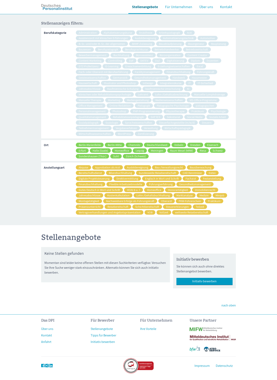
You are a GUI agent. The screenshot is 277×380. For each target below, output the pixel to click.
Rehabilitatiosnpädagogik (128, 117)
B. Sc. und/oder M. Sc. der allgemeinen (102, 44)
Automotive (207, 38)
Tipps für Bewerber (103, 335)
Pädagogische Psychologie (173, 105)
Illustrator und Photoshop (120, 83)
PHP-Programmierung (146, 111)
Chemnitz (134, 145)
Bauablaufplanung (170, 44)
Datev (212, 173)
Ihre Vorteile (148, 329)
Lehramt (143, 94)
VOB (149, 212)
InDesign (148, 83)
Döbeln (178, 145)
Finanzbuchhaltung (178, 72)
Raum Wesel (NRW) (181, 150)
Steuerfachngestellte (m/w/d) (177, 122)
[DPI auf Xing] (47, 366)
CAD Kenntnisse (192, 173)
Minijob (220, 195)
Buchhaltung (121, 55)
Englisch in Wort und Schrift (162, 178)
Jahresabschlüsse (89, 89)
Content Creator (197, 55)
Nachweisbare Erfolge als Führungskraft (130, 201)
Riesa (203, 150)
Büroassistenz (144, 55)
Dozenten (212, 60)
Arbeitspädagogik (169, 32)
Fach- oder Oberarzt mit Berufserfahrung (103, 72)
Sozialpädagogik (89, 122)
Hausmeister (199, 77)
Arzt (189, 32)
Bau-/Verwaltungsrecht (169, 167)
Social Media (194, 117)
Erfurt (82, 150)
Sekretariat (173, 117)
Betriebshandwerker (167, 49)
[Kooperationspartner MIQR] (213, 335)
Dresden (195, 145)
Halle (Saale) (100, 150)
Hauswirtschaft (88, 83)
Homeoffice (122, 150)
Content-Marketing (90, 60)
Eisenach (212, 145)
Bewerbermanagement (92, 55)
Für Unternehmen (178, 6)
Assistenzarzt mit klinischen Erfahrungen (103, 38)
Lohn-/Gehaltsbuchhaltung (153, 195)
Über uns (206, 6)
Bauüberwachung (200, 167)
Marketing (114, 100)
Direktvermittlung (127, 178)
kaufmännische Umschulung (162, 89)
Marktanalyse (184, 195)
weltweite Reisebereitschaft (191, 212)
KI (188, 89)
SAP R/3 (155, 117)
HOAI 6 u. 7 (133, 190)
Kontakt (226, 6)
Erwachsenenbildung (138, 66)
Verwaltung (151, 128)
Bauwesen (85, 49)
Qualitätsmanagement (92, 117)
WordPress (124, 134)
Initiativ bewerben (204, 281)
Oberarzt (166, 201)
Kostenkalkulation (118, 195)
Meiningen (157, 150)
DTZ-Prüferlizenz (89, 66)
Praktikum (197, 111)
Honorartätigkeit (178, 190)
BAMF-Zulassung (142, 44)
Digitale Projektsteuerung (94, 178)
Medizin (204, 195)
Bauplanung (218, 44)
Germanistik (120, 77)
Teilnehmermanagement (94, 128)
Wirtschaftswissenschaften (95, 134)
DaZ (157, 60)
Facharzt (191, 178)
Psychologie (218, 111)
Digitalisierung (175, 60)
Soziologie (111, 122)
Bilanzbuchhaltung (120, 173)
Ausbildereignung (145, 38)
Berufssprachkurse (136, 49)
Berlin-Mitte (115, 145)
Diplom (195, 60)
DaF (131, 60)
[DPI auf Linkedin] (51, 366)
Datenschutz (224, 366)
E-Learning (111, 66)
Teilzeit (200, 207)
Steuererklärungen (177, 207)
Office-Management (91, 105)
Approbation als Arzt (107, 167)
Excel (200, 66)
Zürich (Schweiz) (136, 156)
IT (189, 83)
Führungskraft (205, 72)
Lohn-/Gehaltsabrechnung (171, 94)
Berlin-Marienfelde (90, 145)
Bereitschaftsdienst (90, 173)
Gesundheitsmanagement (150, 77)
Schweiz (218, 150)
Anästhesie (145, 32)
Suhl (116, 156)
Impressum (202, 366)
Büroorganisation (170, 55)
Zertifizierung (146, 134)
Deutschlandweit (157, 145)
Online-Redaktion (120, 105)
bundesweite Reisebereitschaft (157, 173)
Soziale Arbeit (217, 117)
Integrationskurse (170, 83)
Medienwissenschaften (169, 100)
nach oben (228, 305)
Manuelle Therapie (90, 100)
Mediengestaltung (138, 100)
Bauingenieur (196, 44)
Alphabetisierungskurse (118, 32)
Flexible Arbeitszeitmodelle (125, 184)
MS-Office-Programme (203, 100)
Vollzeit (163, 212)
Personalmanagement (92, 111)
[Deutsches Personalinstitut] (56, 7)
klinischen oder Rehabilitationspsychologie (105, 94)
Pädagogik (144, 105)
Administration (88, 32)
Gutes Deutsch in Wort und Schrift (99, 190)
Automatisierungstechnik (178, 38)
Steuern (207, 122)
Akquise (83, 167)
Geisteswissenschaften (92, 77)
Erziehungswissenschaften (174, 66)
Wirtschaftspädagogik (177, 128)
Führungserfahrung (161, 184)
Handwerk (179, 77)
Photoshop (119, 111)
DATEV (144, 60)
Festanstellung (212, 178)
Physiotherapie (175, 111)
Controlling (115, 60)
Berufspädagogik (108, 49)
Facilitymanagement (147, 72)
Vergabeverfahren (126, 128)
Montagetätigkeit (89, 201)
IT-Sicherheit (205, 83)
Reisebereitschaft (117, 207)
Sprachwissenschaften (138, 122)
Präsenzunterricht (90, 207)
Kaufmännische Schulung (122, 89)
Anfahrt (46, 342)
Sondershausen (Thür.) (92, 156)
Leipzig (140, 150)
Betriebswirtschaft (197, 49)
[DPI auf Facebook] (43, 366)
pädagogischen (205, 105)
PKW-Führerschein (190, 201)
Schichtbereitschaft (147, 207)
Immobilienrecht (205, 190)
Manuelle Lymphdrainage (209, 94)
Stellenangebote (145, 6)
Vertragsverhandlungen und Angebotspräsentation (110, 212)
